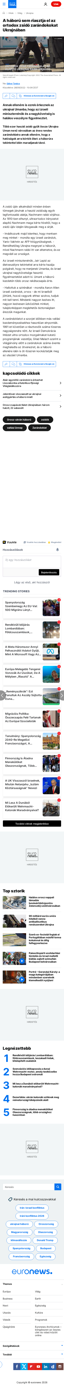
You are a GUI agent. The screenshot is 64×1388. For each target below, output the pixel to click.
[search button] (57, 1186)
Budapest (45, 1248)
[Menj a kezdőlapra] (12, 4)
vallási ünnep (15, 427)
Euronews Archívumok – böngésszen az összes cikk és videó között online (48, 1331)
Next (5, 1305)
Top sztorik (14, 890)
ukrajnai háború (19, 1224)
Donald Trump (45, 1240)
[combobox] (32, 1186)
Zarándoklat (39, 427)
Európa (7, 1291)
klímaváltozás (19, 1240)
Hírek (11, 13)
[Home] (4, 13)
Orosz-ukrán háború (19, 419)
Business (7, 1298)
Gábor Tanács (13, 83)
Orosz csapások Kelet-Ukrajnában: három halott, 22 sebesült (26, 406)
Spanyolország (21, 1248)
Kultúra (39, 1312)
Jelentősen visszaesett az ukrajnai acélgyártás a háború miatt (22, 395)
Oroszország (46, 1224)
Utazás (7, 1312)
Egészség (45, 1256)
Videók (6, 1319)
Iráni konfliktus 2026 (32, 1215)
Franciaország (21, 1256)
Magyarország (19, 1232)
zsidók (45, 419)
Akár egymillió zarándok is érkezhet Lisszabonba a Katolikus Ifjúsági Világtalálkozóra (23, 382)
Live (56, 4)
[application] (32, 54)
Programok (41, 1319)
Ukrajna (29, 13)
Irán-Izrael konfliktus (32, 1207)
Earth (38, 1298)
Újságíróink (9, 1326)
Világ (19, 13)
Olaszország (45, 1232)
